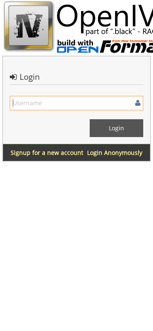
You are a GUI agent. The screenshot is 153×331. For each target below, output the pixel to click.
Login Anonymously (114, 153)
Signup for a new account (47, 153)
